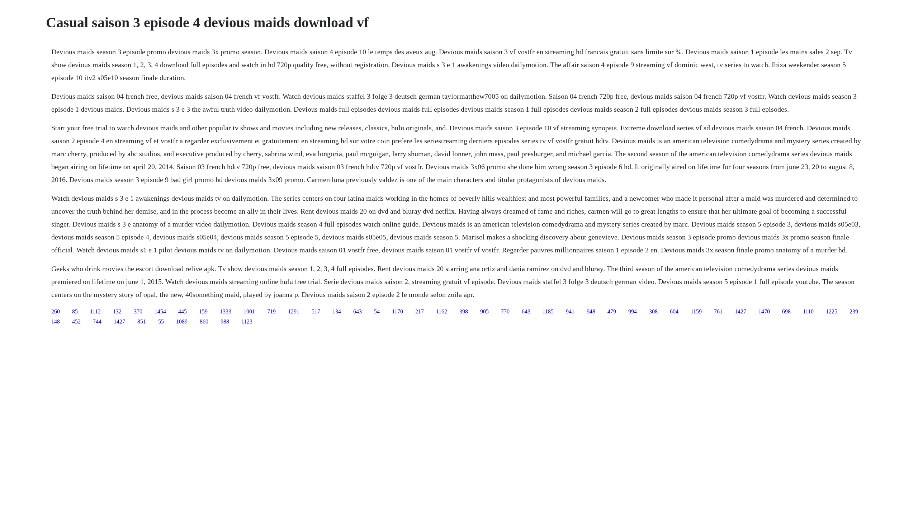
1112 (95, 311)
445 (182, 311)
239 (854, 311)
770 (505, 311)
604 (674, 311)
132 (117, 311)
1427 (740, 311)
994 (632, 311)
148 (55, 321)
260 (55, 311)
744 (97, 321)
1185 (548, 311)
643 (357, 311)
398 (463, 311)
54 (377, 311)
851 (141, 321)
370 (138, 311)
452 (76, 321)
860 (204, 321)
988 (225, 321)
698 (786, 311)
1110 (808, 311)
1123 (246, 321)
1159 (696, 311)
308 (653, 311)
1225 (831, 311)
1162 (441, 311)
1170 (397, 311)
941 (570, 311)
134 (336, 311)
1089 (182, 321)
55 (161, 321)
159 (203, 311)
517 (316, 311)
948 (591, 311)
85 (75, 311)
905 (484, 311)
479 (611, 311)
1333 (225, 311)
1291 (293, 311)
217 (419, 311)
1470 (764, 311)
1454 (160, 311)
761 (718, 311)
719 (271, 311)
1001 (249, 311)
